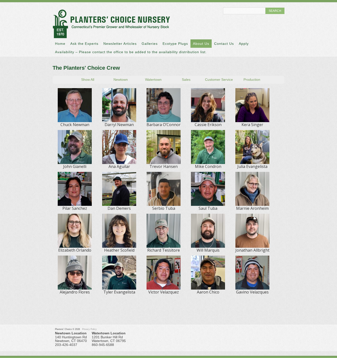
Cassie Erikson (208, 124)
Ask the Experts (84, 44)
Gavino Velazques (252, 292)
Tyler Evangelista (119, 292)
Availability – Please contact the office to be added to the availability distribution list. (131, 52)
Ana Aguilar (119, 166)
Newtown (120, 79)
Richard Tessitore (163, 250)
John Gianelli (74, 166)
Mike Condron (208, 166)
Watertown (153, 79)
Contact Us (224, 44)
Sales (186, 79)
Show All (87, 79)
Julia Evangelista (252, 166)
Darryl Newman (119, 124)
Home (60, 44)
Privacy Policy (89, 329)
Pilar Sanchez (74, 208)
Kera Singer (252, 124)
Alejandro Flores (75, 292)
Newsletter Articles (120, 44)
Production (251, 79)
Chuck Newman (74, 124)
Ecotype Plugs (175, 44)
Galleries (150, 44)
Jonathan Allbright (252, 250)
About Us (201, 44)
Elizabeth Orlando (74, 250)
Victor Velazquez (163, 292)
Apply (244, 44)
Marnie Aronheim (252, 208)
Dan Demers (119, 208)
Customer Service (219, 79)
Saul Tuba (208, 208)
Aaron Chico (208, 292)
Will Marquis (208, 250)
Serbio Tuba (163, 208)
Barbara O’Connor (164, 124)
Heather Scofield (119, 250)
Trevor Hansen (164, 166)
